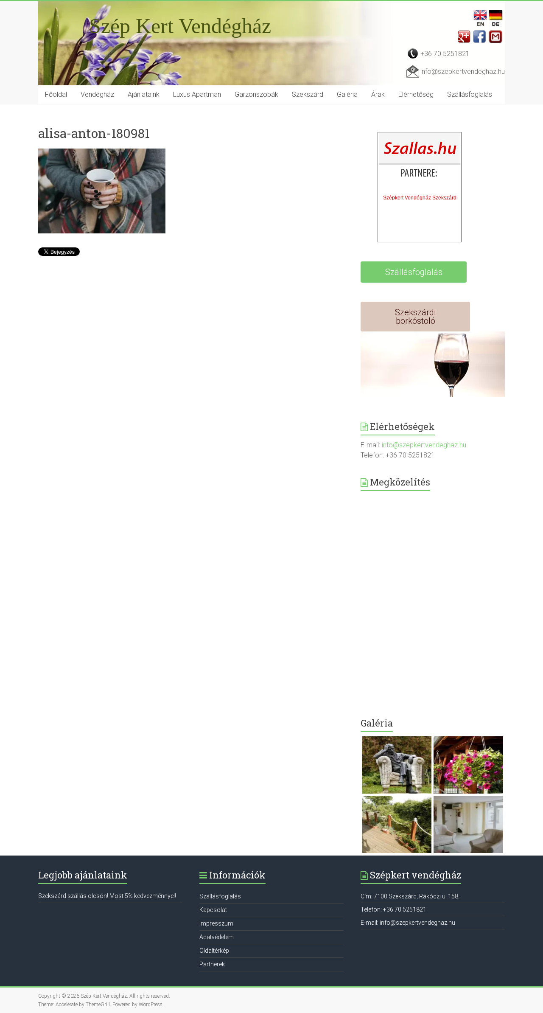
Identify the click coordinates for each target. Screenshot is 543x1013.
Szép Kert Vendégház (180, 26)
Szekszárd (307, 94)
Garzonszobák (256, 94)
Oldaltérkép (214, 950)
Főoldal (56, 94)
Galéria (347, 94)
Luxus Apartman (197, 94)
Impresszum (216, 923)
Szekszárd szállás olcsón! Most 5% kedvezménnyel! (107, 895)
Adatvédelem (216, 937)
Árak (378, 94)
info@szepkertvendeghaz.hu (462, 71)
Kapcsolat (213, 909)
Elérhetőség (416, 94)
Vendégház (97, 94)
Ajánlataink (144, 94)
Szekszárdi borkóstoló (415, 316)
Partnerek (212, 964)
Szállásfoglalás (469, 94)
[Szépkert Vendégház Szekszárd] (420, 161)
